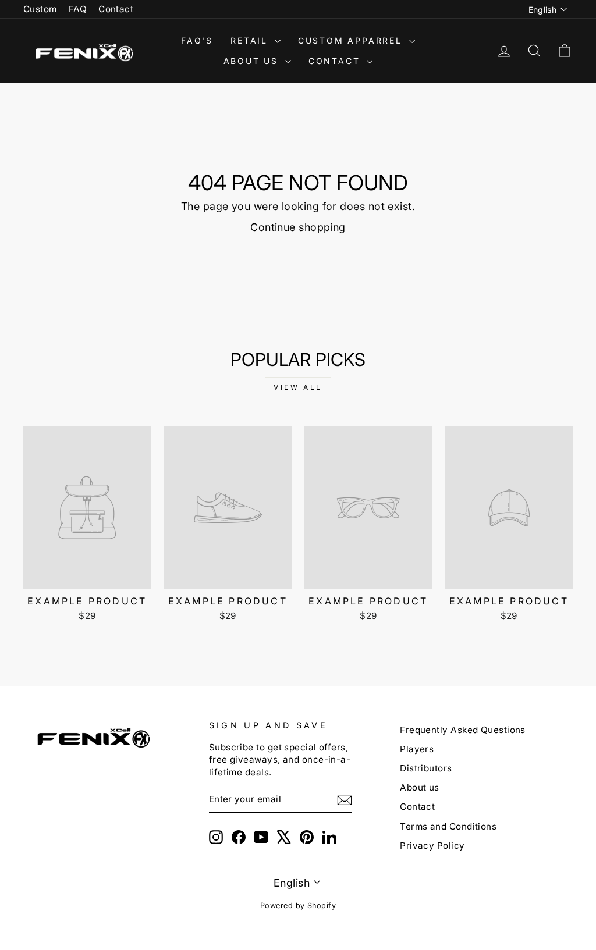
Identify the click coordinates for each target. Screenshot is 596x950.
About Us (253, 61)
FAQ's (197, 40)
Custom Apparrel (352, 40)
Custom (40, 9)
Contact (115, 9)
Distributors (426, 768)
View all (298, 387)
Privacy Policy (432, 845)
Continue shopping (298, 227)
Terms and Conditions (448, 826)
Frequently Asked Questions (463, 729)
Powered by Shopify (298, 905)
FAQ (78, 9)
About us (419, 787)
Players (417, 749)
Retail (251, 40)
